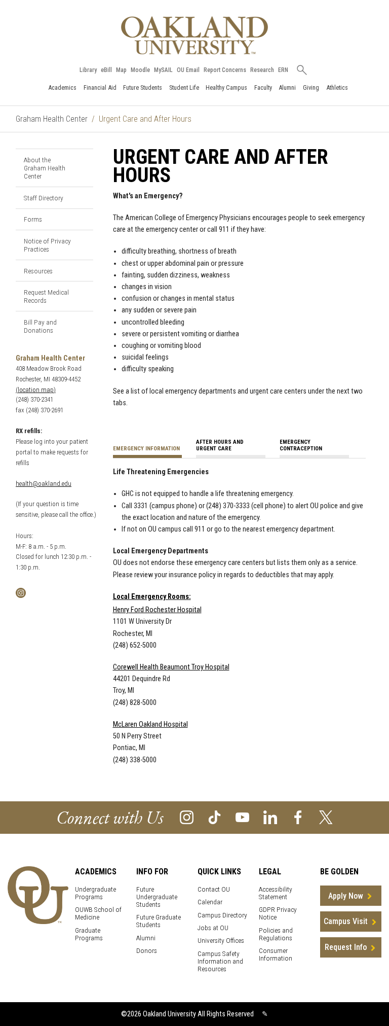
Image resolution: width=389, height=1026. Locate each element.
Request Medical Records (46, 296)
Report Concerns (225, 70)
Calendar (210, 902)
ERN (283, 70)
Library (88, 70)
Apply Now (345, 896)
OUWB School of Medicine (98, 913)
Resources (38, 271)
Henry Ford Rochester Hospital (157, 610)
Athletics (337, 87)
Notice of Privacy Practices (47, 245)
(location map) (36, 390)
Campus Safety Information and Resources (220, 961)
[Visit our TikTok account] (214, 817)
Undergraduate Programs (95, 893)
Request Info (346, 947)
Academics (62, 87)
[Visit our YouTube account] (242, 817)
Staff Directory (43, 198)
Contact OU (214, 889)
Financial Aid (100, 87)
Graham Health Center (52, 119)
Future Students (142, 87)
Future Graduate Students (158, 921)
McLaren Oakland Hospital (150, 724)
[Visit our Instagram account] (186, 817)
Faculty (263, 87)
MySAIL (163, 70)
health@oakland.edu (43, 483)
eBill (106, 70)
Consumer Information (275, 954)
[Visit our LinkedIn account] (270, 817)
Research (262, 70)
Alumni (287, 87)
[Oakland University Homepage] (194, 35)
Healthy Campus (226, 87)
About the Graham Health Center (44, 168)
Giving (311, 87)
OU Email (188, 70)
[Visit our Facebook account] (298, 817)
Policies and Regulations (276, 934)
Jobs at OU (213, 928)
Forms (33, 219)
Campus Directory (222, 915)
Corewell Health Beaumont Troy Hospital (171, 667)
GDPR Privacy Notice (278, 913)
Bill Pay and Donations (40, 326)
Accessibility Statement (275, 893)
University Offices (221, 940)
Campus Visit (346, 921)
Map (121, 70)
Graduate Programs (89, 934)
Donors (146, 950)
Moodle (140, 70)
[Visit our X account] (326, 817)
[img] (21, 592)
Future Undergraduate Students (156, 897)
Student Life (184, 87)
